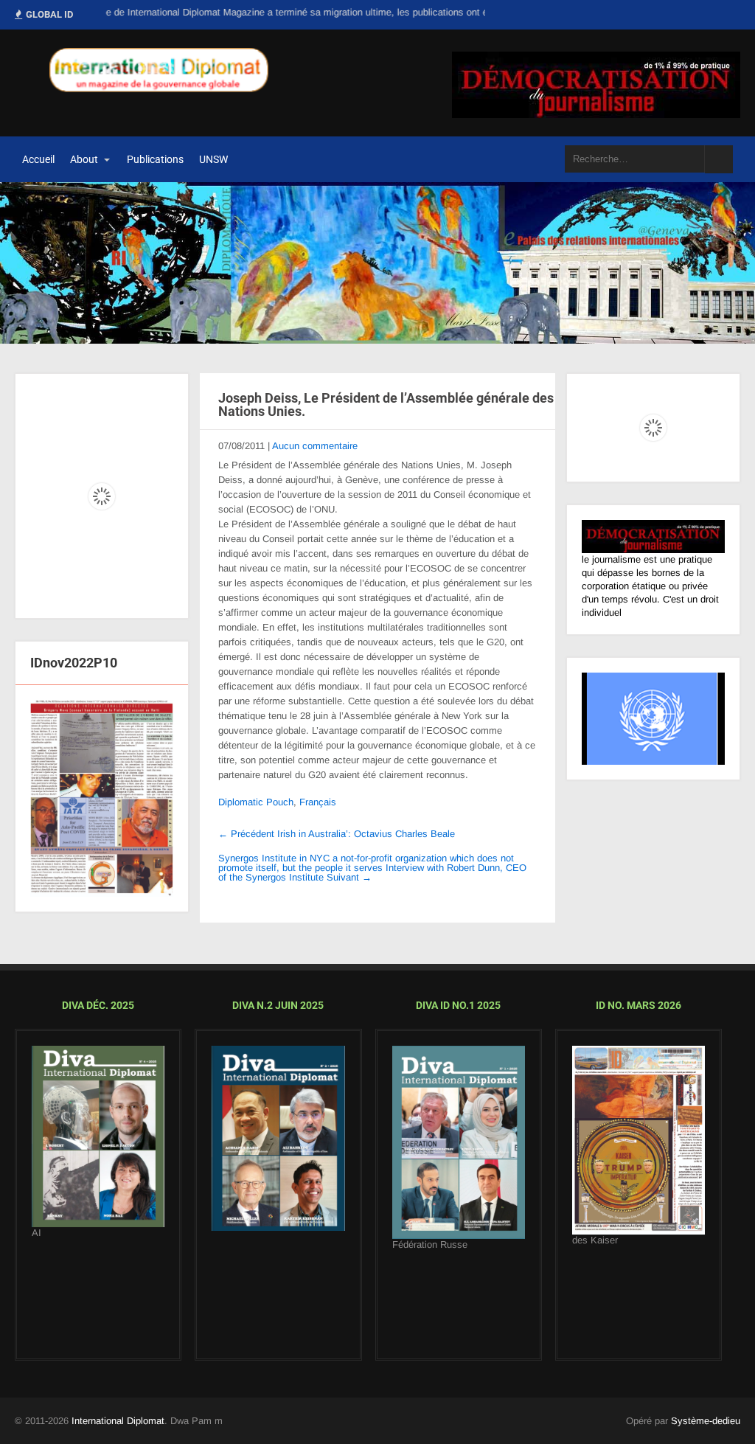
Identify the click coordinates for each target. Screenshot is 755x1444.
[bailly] (101, 798)
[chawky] (458, 1142)
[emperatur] (638, 1140)
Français (317, 802)
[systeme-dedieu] (653, 536)
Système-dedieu (705, 1420)
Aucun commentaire (315, 445)
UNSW (213, 159)
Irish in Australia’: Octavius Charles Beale (336, 833)
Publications (155, 159)
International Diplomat (118, 1420)
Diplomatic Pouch (255, 802)
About (84, 159)
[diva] (98, 1136)
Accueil (38, 159)
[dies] (278, 1138)
